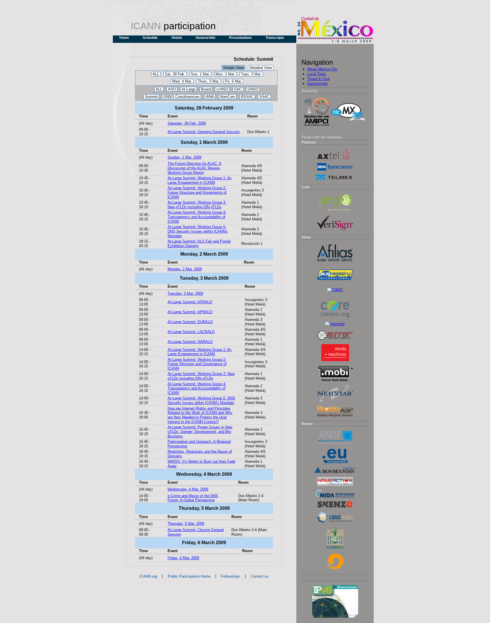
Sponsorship (317, 83)
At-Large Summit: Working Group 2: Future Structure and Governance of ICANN (197, 192)
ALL (156, 74)
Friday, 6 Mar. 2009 (183, 558)
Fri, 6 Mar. (233, 81)
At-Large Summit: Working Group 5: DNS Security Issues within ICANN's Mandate (198, 231)
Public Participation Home (189, 576)
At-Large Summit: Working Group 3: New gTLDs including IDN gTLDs (197, 204)
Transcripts (275, 38)
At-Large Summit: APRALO (190, 312)
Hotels (177, 38)
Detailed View (261, 68)
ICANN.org (148, 576)
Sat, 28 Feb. (175, 74)
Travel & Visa (318, 79)
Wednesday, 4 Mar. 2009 (188, 489)
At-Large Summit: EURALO (190, 322)
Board (206, 89)
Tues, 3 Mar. (251, 74)
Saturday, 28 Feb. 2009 (187, 123)
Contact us (260, 576)
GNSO (253, 89)
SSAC (264, 96)
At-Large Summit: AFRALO (190, 302)
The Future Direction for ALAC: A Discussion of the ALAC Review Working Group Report (194, 168)
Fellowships (230, 576)
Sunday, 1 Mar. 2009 (184, 157)
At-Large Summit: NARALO (190, 342)
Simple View (233, 68)
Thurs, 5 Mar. (208, 81)
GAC (238, 89)
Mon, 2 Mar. (225, 74)
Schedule (150, 38)
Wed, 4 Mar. (182, 81)
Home (124, 38)
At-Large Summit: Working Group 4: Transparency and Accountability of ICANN (197, 217)
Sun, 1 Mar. (200, 74)
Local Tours (316, 74)
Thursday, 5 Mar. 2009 (186, 523)
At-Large (188, 89)
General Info (205, 38)
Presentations (240, 38)
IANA (209, 96)
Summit (151, 96)
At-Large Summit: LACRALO (191, 332)
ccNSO (222, 89)
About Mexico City (322, 69)
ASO (172, 89)
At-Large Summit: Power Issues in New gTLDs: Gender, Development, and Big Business (200, 431)
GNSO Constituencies (181, 96)
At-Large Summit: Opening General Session (204, 132)
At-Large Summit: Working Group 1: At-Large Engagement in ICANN (200, 180)
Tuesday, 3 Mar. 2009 (185, 293)
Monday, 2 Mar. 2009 (185, 269)
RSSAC (247, 96)
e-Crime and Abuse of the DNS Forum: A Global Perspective (193, 498)
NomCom (227, 96)
